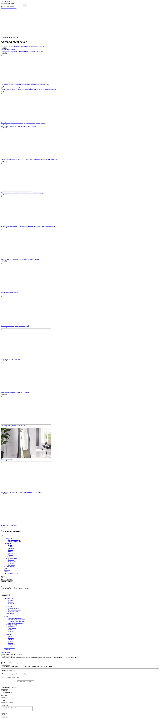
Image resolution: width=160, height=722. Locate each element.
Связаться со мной (6, 581)
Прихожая (11, 553)
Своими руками (9, 566)
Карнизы (11, 560)
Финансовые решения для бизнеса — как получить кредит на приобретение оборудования (29, 159)
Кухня (10, 545)
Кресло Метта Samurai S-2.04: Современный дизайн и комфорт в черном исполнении (28, 226)
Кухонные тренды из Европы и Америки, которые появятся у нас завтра (23, 46)
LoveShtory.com (9, 598)
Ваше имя (5, 670)
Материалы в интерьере (12, 573)
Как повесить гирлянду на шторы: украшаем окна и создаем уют (21, 492)
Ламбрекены (12, 561)
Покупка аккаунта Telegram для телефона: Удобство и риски (20, 259)
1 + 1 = (4, 677)
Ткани (6, 571)
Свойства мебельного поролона (11, 359)
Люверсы (11, 563)
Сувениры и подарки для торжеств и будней (15, 326)
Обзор (27, 666)
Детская (10, 555)
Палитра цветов (9, 648)
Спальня (11, 546)
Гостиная (11, 548)
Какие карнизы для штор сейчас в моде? (13, 425)
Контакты (11, 603)
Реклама (10, 602)
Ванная (10, 550)
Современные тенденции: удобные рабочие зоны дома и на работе (22, 51)
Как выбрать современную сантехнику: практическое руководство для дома (25, 84)
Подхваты (11, 565)
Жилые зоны (8, 543)
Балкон (10, 551)
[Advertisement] (80, 23)
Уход (5, 568)
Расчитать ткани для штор (9, 8)
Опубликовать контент (9, 687)
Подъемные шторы (14, 540)
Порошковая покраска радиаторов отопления (15, 392)
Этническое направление (16, 623)
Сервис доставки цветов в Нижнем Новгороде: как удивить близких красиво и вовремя (28, 89)
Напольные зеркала (7, 459)
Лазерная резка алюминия (9, 525)
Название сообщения (9, 674)
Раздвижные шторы (14, 541)
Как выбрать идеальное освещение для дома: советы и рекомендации (23, 123)
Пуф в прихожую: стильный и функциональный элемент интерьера (22, 193)
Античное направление (15, 618)
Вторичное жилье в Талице (9, 292)
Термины (7, 570)
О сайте (10, 600)
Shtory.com (5, 1)
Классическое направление (16, 620)
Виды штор (8, 538)
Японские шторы (13, 611)
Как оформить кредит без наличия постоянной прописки (19, 126)
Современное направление (16, 621)
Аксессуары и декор (10, 558)
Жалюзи (7, 556)
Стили (6, 616)
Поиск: (3, 6)
